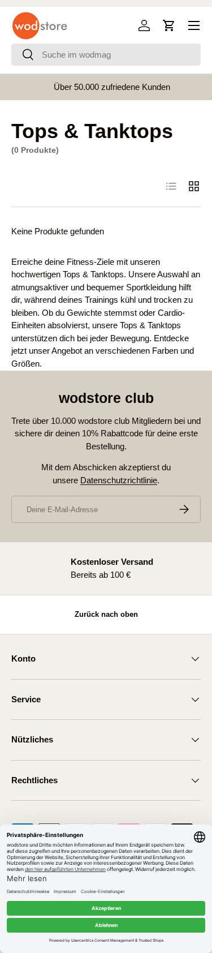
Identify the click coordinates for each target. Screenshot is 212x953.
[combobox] (106, 55)
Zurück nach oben (106, 614)
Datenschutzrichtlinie (118, 480)
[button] (169, 25)
